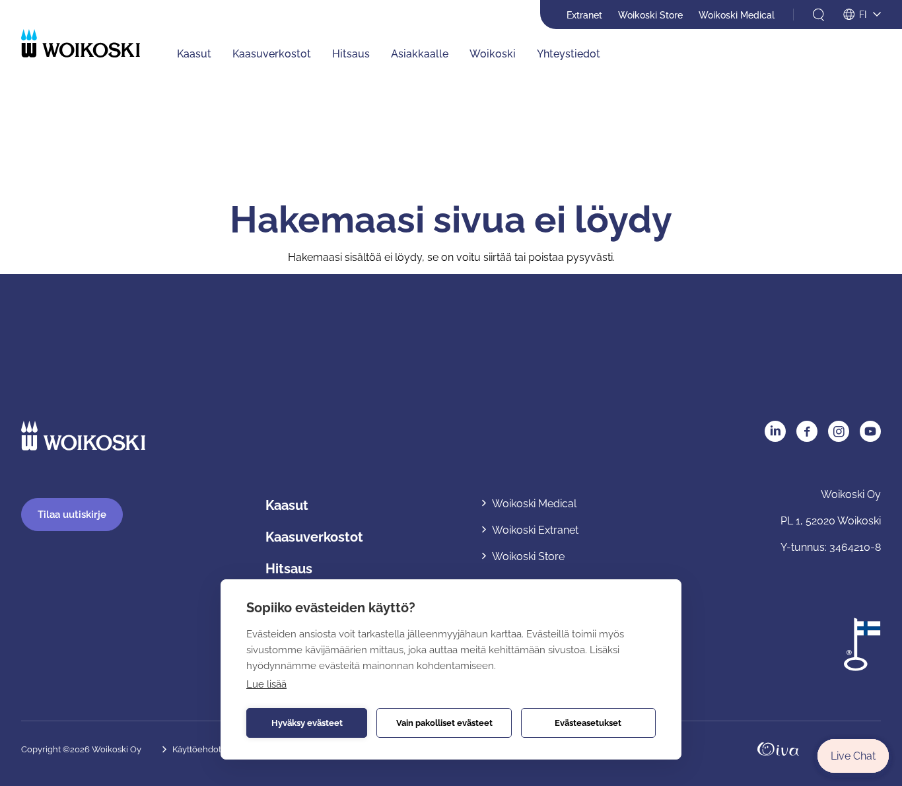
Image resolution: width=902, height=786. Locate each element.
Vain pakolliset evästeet (444, 723)
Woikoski (492, 54)
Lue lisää (266, 684)
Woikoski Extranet (535, 530)
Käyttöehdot (196, 749)
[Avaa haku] (818, 15)
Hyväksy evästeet (307, 723)
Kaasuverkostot (271, 54)
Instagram (838, 431)
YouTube (870, 431)
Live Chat (853, 756)
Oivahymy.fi (778, 749)
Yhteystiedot (568, 54)
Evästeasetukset (588, 723)
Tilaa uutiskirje (72, 514)
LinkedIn (775, 431)
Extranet (584, 15)
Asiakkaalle (419, 54)
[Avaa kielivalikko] (862, 15)
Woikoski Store (650, 15)
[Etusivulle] (80, 43)
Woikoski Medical (737, 15)
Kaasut (194, 54)
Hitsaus (351, 54)
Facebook (806, 431)
